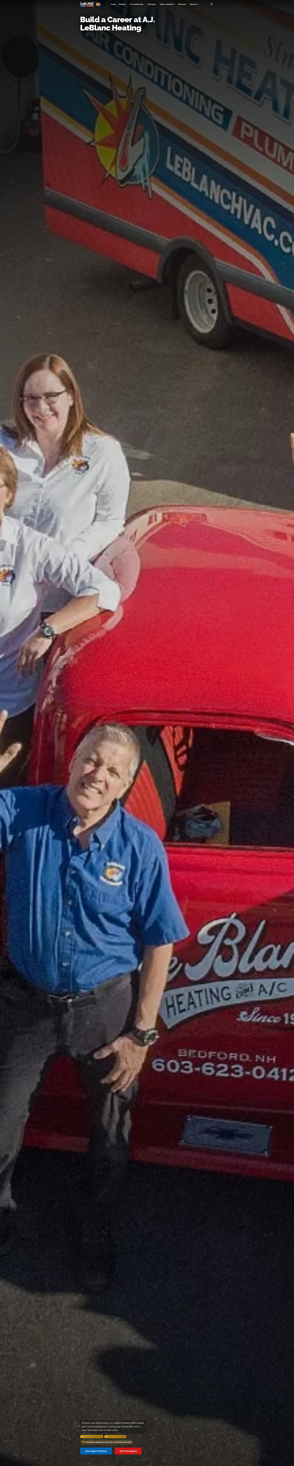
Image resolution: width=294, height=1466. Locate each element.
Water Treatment (167, 4)
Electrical (181, 4)
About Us (194, 4)
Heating (122, 4)
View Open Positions (96, 1451)
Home (113, 4)
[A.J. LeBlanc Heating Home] (90, 4)
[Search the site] (211, 4)
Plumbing (151, 4)
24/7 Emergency (128, 1451)
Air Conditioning (136, 4)
